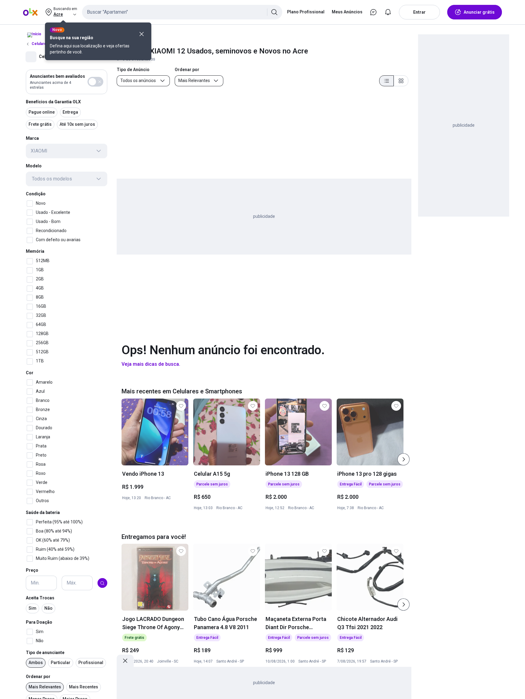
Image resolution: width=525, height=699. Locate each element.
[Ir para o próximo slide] (403, 459)
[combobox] (182, 12)
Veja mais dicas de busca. (151, 364)
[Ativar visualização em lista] (386, 80)
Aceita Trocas (40, 598)
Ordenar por (38, 676)
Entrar (419, 12)
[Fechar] (141, 34)
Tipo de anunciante (45, 652)
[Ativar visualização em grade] (401, 80)
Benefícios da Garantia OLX (53, 101)
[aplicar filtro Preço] (102, 583)
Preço (32, 570)
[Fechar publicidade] (125, 661)
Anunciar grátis (479, 12)
